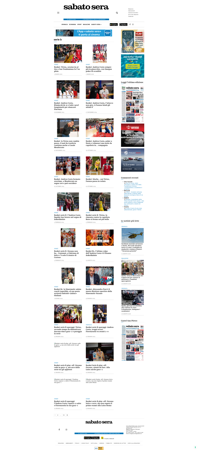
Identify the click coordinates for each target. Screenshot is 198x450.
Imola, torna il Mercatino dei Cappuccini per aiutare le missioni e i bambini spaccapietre (132, 278)
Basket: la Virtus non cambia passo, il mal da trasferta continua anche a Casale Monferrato (66, 144)
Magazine (86, 24)
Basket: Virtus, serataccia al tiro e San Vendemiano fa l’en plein (67, 69)
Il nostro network (108, 438)
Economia (72, 24)
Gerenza (101, 443)
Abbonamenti (131, 10)
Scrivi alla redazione (133, 14)
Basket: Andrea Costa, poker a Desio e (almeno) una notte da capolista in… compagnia (99, 143)
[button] (114, 12)
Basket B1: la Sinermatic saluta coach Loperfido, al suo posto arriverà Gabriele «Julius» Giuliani (67, 292)
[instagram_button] (132, 24)
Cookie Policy (85, 443)
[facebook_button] (130, 24)
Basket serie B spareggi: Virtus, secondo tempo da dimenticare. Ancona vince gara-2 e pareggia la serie (68, 330)
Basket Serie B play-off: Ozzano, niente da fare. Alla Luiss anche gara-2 (98, 367)
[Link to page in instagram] (66, 429)
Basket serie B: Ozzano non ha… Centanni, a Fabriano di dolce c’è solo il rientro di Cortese (66, 254)
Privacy (77, 443)
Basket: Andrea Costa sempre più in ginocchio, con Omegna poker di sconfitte (99, 69)
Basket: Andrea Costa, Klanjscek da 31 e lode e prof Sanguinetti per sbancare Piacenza (66, 106)
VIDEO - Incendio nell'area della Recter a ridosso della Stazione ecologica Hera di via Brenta (133, 194)
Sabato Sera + (96, 24)
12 (64, 415)
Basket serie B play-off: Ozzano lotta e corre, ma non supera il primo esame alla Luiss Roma (99, 403)
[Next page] (67, 415)
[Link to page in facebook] (59, 429)
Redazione (130, 9)
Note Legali (94, 443)
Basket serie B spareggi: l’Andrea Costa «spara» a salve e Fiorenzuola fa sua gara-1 (67, 403)
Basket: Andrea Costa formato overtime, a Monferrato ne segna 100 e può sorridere (67, 181)
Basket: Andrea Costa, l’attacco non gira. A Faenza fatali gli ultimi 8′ (99, 105)
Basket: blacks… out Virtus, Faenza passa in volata (98, 180)
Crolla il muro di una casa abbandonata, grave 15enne (133, 209)
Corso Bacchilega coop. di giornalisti (135, 426)
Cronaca (64, 24)
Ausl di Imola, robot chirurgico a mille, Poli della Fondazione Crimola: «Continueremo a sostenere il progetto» (133, 186)
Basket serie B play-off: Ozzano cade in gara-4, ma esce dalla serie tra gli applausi (68, 367)
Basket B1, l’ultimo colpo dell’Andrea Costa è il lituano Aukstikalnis (98, 253)
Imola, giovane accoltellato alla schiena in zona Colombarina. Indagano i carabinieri (131, 308)
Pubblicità (130, 16)
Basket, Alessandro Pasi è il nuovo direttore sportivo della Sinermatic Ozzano (99, 291)
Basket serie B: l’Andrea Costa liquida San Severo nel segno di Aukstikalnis (67, 217)
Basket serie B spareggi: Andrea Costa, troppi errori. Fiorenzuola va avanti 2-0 (100, 329)
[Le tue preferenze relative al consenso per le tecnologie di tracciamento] (195, 447)
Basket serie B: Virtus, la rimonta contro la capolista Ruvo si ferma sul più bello (98, 217)
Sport (79, 24)
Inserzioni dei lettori (133, 12)
